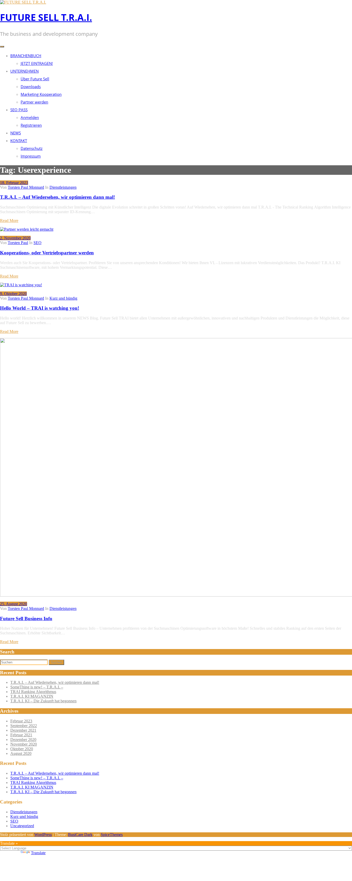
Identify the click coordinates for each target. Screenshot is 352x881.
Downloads (31, 86)
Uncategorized (22, 826)
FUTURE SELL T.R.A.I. (46, 17)
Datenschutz (32, 148)
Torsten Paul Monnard (26, 187)
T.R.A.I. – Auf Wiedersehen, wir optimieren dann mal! (57, 197)
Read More (9, 220)
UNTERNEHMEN (24, 71)
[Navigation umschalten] (2, 46)
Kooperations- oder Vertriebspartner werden (47, 252)
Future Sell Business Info (26, 618)
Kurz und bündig (63, 298)
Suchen (56, 662)
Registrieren (31, 125)
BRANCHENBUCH (25, 55)
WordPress (43, 834)
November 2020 (23, 744)
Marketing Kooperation (41, 94)
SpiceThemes (112, 834)
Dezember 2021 (23, 730)
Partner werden (34, 102)
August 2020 (20, 753)
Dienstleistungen (63, 187)
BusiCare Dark (80, 834)
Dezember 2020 (23, 739)
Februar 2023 (21, 721)
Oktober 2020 (21, 749)
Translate (38, 853)
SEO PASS (19, 109)
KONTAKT (18, 140)
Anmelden (30, 117)
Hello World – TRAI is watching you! (39, 308)
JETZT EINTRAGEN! (37, 63)
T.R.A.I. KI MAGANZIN (31, 696)
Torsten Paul (18, 242)
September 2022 (23, 725)
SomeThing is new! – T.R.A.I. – (36, 687)
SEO (37, 242)
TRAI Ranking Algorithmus (33, 691)
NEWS (15, 132)
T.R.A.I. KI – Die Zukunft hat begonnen (43, 701)
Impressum (31, 156)
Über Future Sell (35, 78)
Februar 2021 (21, 735)
